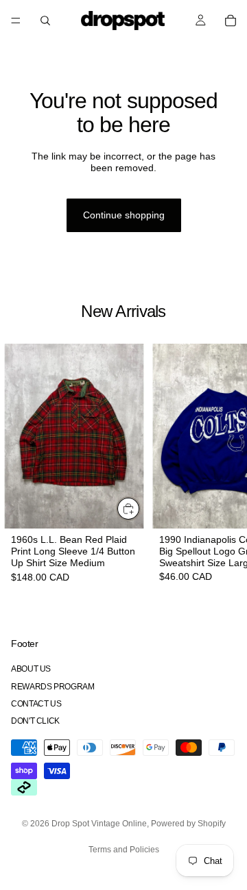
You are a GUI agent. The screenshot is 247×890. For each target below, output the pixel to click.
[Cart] (230, 20)
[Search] (45, 20)
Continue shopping (124, 214)
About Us (31, 669)
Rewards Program (53, 686)
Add (140, 508)
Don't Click (35, 721)
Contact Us (36, 704)
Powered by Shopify (188, 823)
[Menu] (16, 20)
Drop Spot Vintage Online (99, 823)
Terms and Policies (124, 849)
